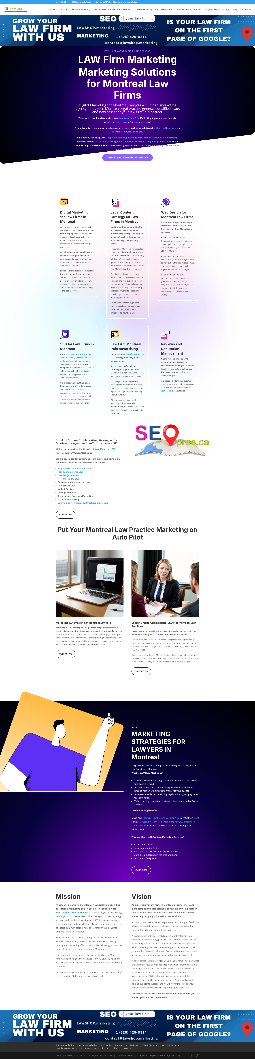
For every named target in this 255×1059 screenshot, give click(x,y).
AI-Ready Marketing (58, 9)
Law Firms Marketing (80, 9)
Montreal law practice (133, 354)
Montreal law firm (153, 631)
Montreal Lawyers (127, 105)
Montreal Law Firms (136, 89)
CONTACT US (65, 515)
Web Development (163, 9)
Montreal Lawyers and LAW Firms (79, 443)
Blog (235, 9)
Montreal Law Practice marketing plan (162, 817)
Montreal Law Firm (129, 118)
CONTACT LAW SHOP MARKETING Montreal (127, 157)
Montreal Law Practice (120, 530)
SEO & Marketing (144, 9)
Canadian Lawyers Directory (189, 9)
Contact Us (245, 9)
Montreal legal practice (123, 108)
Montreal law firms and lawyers (73, 912)
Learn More (141, 870)
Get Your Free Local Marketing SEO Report (113, 9)
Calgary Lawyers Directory (217, 9)
